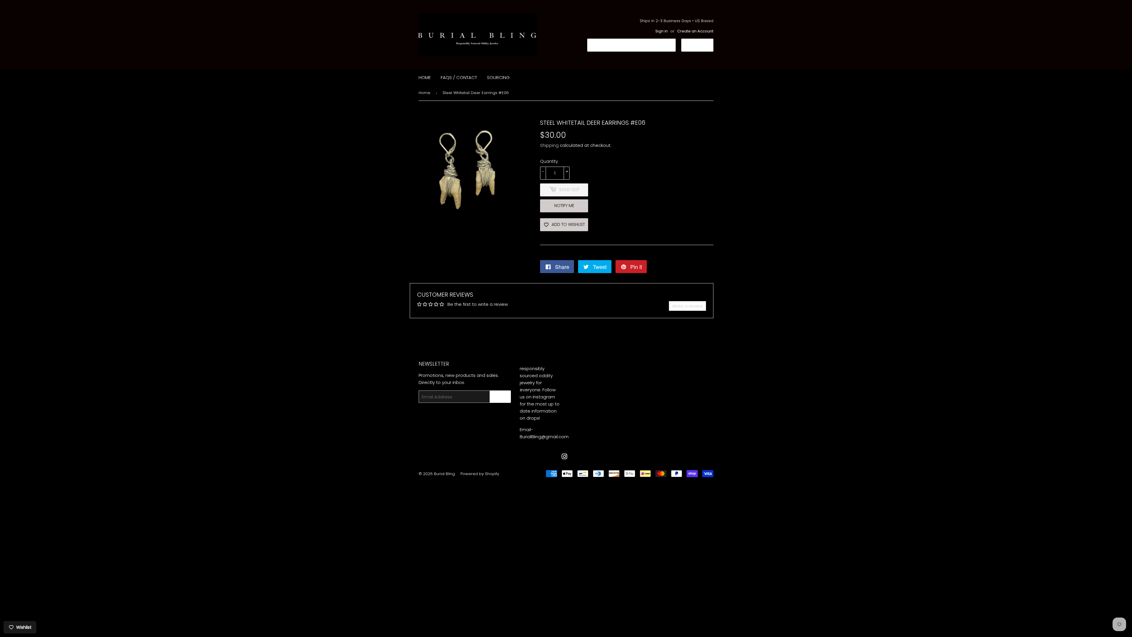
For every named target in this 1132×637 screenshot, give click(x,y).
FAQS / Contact (459, 77)
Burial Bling (444, 474)
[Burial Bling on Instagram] (564, 457)
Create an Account (695, 31)
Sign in (661, 31)
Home (425, 77)
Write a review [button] (687, 306)
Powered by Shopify (479, 474)
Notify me (564, 205)
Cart (702, 45)
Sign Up (500, 396)
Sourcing (498, 77)
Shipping (549, 145)
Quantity (549, 161)
